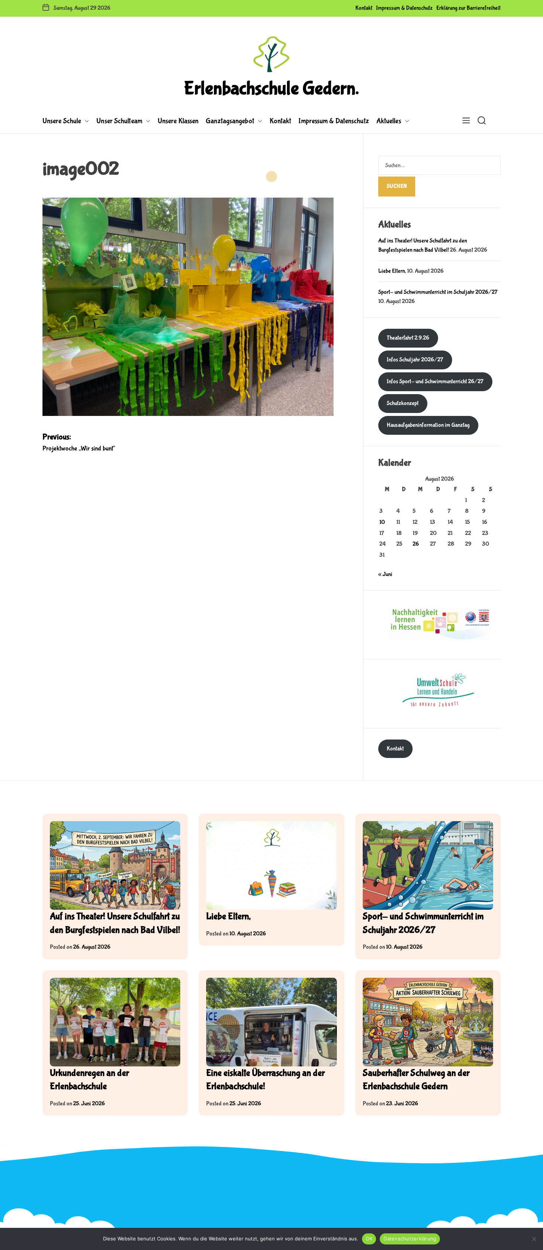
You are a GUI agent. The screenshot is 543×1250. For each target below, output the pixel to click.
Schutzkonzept (403, 403)
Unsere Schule (61, 121)
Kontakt (363, 7)
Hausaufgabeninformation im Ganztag (428, 424)
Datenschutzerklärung (409, 1239)
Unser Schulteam (119, 121)
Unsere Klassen (178, 121)
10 (382, 522)
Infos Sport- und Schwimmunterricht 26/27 (435, 381)
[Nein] (533, 1239)
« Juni (385, 574)
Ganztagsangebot (230, 121)
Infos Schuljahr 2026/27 (415, 359)
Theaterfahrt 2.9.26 (408, 337)
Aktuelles (388, 121)
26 (416, 543)
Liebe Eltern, (392, 270)
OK (369, 1239)
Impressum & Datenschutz (404, 7)
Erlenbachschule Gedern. (271, 88)
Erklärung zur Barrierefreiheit (468, 7)
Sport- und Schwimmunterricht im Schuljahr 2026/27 (438, 292)
